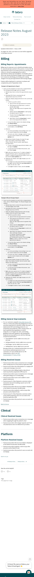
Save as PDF (2, 39)
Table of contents (9, 45)
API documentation (11, 354)
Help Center (6, 17)
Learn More (21, 6)
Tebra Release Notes (17, 23)
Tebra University (17, 17)
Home (4, 23)
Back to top (4, 404)
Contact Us (17, 19)
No (10, 471)
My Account (27, 17)
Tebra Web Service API (25, 322)
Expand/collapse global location (32, 22)
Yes (4, 471)
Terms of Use (16, 355)
